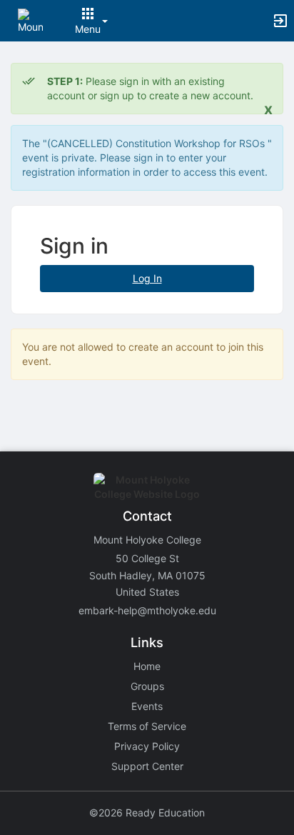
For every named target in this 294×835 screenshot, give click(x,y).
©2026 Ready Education (147, 812)
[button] (30, 20)
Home (147, 666)
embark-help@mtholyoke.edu (147, 610)
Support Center (147, 766)
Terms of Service (147, 726)
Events (147, 706)
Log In (147, 278)
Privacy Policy (147, 746)
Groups (147, 686)
